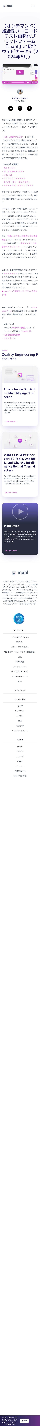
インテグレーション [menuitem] (20, 676)
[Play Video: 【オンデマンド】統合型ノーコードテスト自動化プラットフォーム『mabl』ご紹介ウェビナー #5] (20, 72)
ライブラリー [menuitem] (20, 711)
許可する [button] (24, 1421)
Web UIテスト (10, 168)
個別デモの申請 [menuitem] (20, 775)
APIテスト (8, 175)
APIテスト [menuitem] (20, 642)
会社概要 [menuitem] (20, 739)
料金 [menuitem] (20, 681)
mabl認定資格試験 (12, 335)
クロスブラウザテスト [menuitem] (20, 671)
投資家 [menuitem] (20, 761)
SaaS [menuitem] (20, 656)
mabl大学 (26, 331)
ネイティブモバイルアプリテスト (19, 185)
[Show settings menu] (32, 82)
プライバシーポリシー (9, 1423)
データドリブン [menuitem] (20, 666)
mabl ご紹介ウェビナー (14, 137)
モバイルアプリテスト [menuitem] (20, 637)
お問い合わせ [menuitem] (20, 771)
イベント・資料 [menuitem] (19, 699)
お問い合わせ (10, 338)
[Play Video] (4, 82)
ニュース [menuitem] (20, 756)
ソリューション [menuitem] (19, 690)
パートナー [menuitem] (20, 766)
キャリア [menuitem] (20, 751)
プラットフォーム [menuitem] (20, 630)
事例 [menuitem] (20, 720)
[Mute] (27, 82)
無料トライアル (11, 273)
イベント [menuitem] (20, 716)
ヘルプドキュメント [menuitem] (20, 730)
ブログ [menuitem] (20, 706)
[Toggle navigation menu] (33, 6)
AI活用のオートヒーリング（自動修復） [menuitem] (20, 652)
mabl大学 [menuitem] (20, 725)
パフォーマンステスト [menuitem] (20, 647)
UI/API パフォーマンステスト (17, 182)
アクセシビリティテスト (15, 178)
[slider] (18, 82)
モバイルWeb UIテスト (14, 171)
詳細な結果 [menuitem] (20, 661)
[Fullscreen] (36, 82)
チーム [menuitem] (20, 746)
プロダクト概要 (18, 327)
